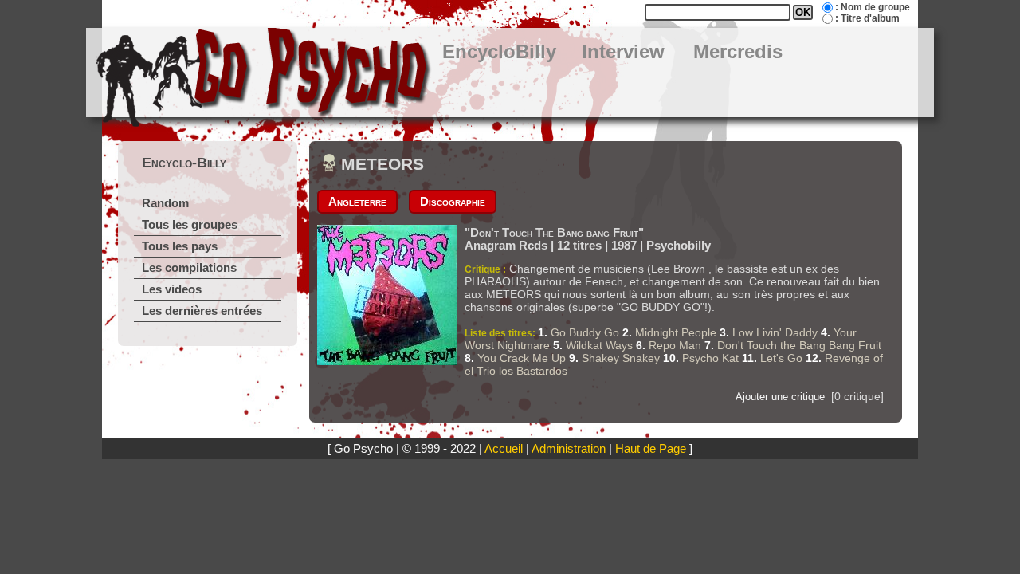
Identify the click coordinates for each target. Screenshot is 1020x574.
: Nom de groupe (872, 7)
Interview (623, 51)
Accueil (503, 448)
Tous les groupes (189, 224)
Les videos (172, 289)
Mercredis (738, 51)
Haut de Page (650, 448)
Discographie (452, 201)
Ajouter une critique (780, 397)
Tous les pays (180, 246)
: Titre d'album (867, 18)
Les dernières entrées (202, 311)
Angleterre (357, 201)
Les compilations (189, 267)
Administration (569, 448)
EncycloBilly (499, 51)
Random (165, 203)
